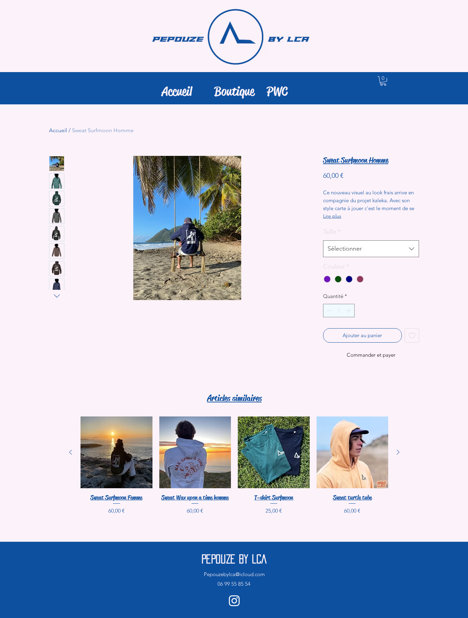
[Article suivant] (398, 452)
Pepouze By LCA (234, 558)
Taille (332, 232)
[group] (234, 465)
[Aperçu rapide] (116, 452)
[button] (383, 81)
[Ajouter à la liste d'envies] (412, 335)
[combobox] (371, 249)
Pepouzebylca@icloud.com (234, 574)
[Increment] (349, 310)
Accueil (58, 130)
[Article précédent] (70, 452)
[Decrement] (328, 310)
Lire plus (332, 216)
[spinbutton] (339, 310)
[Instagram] (234, 600)
